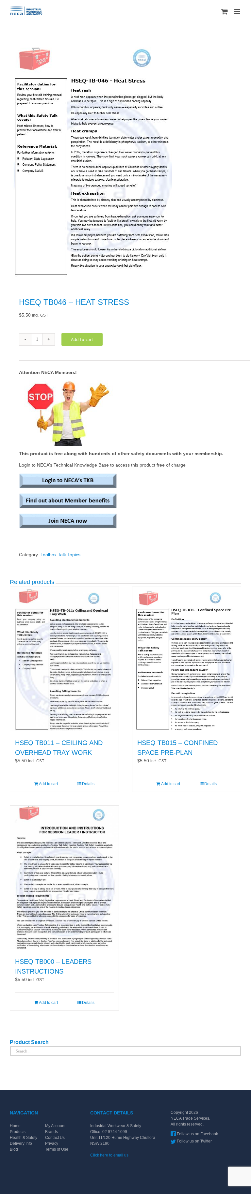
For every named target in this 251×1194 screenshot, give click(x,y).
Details (88, 784)
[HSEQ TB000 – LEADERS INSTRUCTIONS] (64, 878)
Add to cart (82, 339)
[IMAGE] (125, 161)
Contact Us (55, 1137)
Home (15, 1126)
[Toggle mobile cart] (224, 11)
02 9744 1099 (114, 1131)
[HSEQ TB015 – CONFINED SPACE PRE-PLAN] (186, 659)
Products (17, 1131)
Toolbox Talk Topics (60, 554)
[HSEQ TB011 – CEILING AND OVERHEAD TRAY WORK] (64, 659)
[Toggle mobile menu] (237, 11)
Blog (14, 1149)
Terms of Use (56, 1149)
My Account (55, 1126)
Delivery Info (21, 1143)
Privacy (51, 1143)
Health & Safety (23, 1137)
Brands (51, 1131)
